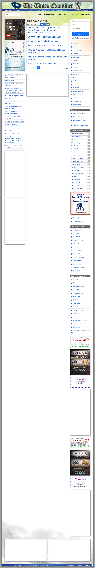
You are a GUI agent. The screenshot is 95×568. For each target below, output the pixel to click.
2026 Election (77, 149)
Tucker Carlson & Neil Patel (80, 320)
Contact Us (74, 14)
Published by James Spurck (80, 125)
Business (75, 74)
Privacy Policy (77, 38)
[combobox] (12, 14)
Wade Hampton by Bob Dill (80, 113)
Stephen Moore (77, 323)
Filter (42, 24)
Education (76, 60)
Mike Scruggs (77, 143)
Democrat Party (78, 182)
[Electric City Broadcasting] (80, 362)
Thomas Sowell (77, 283)
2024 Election (76, 43)
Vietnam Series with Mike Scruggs (79, 121)
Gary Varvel (77, 146)
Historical (75, 67)
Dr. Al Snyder (76, 264)
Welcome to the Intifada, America (43, 41)
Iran (75, 152)
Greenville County (78, 161)
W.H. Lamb (77, 164)
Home (59, 14)
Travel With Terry (77, 116)
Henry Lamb (76, 296)
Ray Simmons (77, 247)
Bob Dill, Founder (77, 218)
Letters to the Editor (78, 221)
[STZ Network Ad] (15, 29)
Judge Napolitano (78, 306)
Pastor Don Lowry (78, 271)
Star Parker (76, 327)
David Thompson (77, 260)
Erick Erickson (77, 303)
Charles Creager (78, 158)
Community (76, 57)
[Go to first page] (28, 67)
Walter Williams (77, 279)
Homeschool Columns (79, 257)
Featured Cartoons (78, 94)
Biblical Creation (78, 173)
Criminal (75, 64)
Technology (76, 87)
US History (77, 179)
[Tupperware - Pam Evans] (80, 382)
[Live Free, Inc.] (15, 56)
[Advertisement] (14, 173)
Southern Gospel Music (79, 267)
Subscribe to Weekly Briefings (45, 14)
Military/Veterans (77, 70)
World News (76, 98)
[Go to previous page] (31, 67)
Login (66, 14)
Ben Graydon (76, 243)
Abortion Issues (77, 104)
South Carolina (78, 136)
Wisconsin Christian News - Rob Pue (80, 331)
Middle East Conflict (79, 167)
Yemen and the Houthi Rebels (42, 63)
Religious (75, 53)
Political (75, 47)
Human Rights (77, 101)
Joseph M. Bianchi (78, 236)
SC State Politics (77, 50)
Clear (47, 24)
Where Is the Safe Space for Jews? (44, 45)
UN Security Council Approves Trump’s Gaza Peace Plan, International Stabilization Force (46, 30)
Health (75, 81)
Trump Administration (79, 139)
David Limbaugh (77, 313)
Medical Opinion (77, 310)
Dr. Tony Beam (77, 250)
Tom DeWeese (77, 317)
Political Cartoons (78, 133)
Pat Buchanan (77, 300)
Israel (75, 176)
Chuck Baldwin (77, 289)
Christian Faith (78, 188)
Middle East (77, 155)
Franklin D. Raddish (78, 254)
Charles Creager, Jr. (78, 240)
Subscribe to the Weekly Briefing (80, 33)
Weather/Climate (77, 91)
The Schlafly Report (78, 286)
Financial (75, 77)
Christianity (77, 185)
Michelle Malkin (77, 293)
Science (75, 84)
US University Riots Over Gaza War (44, 37)
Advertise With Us (85, 14)
